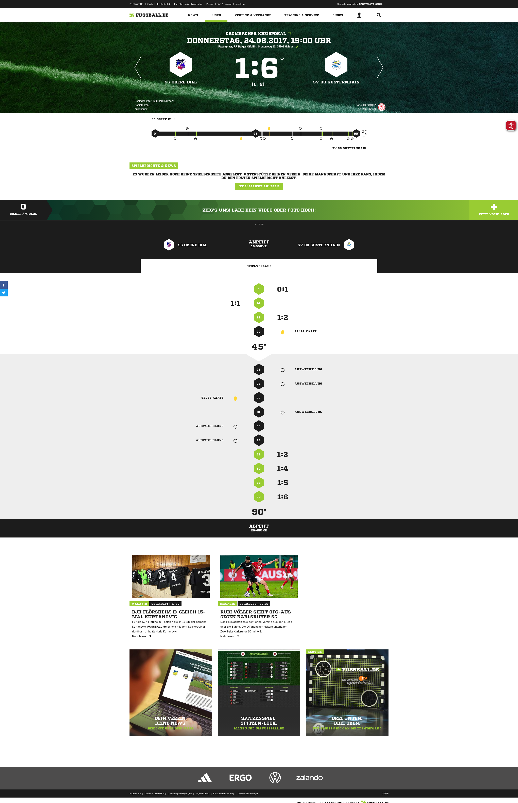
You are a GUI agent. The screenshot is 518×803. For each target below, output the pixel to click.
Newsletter (240, 4)
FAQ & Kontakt (224, 4)
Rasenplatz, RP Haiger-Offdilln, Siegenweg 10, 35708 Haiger (256, 46)
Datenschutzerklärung (155, 793)
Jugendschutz (202, 793)
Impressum (135, 793)
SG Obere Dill (181, 82)
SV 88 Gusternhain (336, 82)
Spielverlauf (259, 266)
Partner (210, 4)
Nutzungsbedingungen (181, 793)
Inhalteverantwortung (223, 793)
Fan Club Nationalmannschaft (188, 4)
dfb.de (150, 4)
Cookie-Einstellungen (248, 793)
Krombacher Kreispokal (255, 34)
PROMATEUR (136, 4)
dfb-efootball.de (163, 4)
